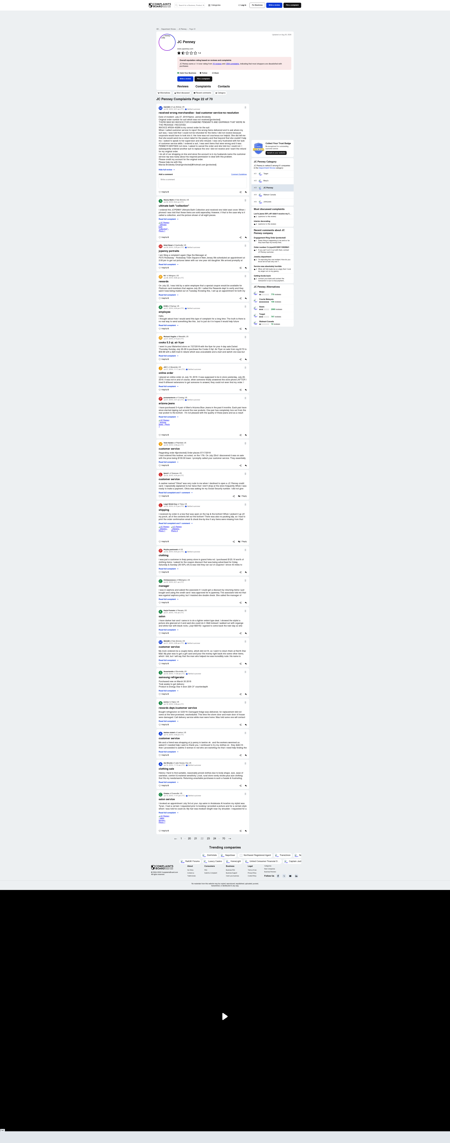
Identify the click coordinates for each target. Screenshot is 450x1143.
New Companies (269, 869)
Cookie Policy (252, 876)
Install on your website (276, 153)
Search (176, 5)
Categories (216, 5)
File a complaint (203, 79)
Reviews (182, 86)
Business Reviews (270, 872)
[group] (164, 93)
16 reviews (217, 64)
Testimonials (191, 876)
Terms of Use (252, 870)
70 (223, 838)
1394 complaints (232, 64)
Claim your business (232, 876)
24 (214, 838)
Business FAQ (230, 870)
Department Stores (267, 168)
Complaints (203, 86)
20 (189, 838)
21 (195, 838)
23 (208, 838)
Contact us (190, 873)
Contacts (224, 86)
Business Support (231, 873)
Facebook (278, 876)
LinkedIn (296, 876)
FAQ (205, 870)
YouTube (290, 876)
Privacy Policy (252, 873)
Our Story (190, 870)
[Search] (189, 5)
